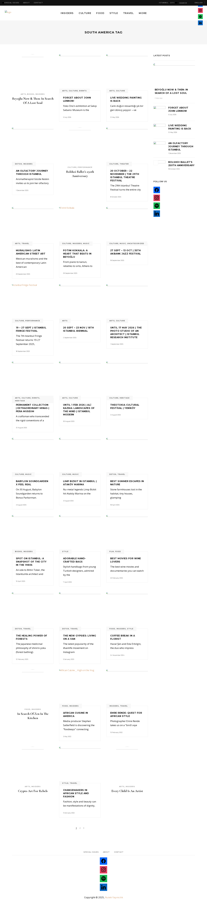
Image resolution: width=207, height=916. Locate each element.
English (198, 3)
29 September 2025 (23, 274)
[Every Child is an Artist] (127, 765)
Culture (73, 91)
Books (30, 94)
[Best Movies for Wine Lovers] (127, 533)
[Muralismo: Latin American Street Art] (33, 225)
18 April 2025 (114, 505)
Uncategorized (135, 243)
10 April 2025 (20, 581)
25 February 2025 (116, 578)
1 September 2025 (116, 344)
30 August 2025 (68, 421)
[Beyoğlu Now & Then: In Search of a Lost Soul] (33, 72)
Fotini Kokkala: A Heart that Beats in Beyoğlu (77, 253)
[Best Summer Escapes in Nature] (127, 456)
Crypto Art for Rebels (33, 791)
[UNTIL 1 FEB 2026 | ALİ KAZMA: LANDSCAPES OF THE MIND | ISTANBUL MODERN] (80, 379)
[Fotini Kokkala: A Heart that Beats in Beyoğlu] (80, 225)
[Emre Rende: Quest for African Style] (127, 687)
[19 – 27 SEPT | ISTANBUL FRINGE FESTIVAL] (33, 302)
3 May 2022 (67, 736)
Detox (18, 164)
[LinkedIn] (103, 888)
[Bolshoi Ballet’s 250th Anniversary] (80, 145)
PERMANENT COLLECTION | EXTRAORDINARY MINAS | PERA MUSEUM (32, 408)
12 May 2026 (114, 117)
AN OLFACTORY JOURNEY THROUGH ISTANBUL (180, 146)
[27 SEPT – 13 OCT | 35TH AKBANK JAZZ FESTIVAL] (127, 225)
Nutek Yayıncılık (114, 897)
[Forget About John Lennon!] (80, 72)
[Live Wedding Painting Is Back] (127, 72)
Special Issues (11, 3)
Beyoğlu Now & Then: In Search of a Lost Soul (33, 101)
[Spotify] (103, 879)
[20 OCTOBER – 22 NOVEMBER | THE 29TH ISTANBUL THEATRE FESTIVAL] (127, 145)
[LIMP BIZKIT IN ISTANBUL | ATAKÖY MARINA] (80, 456)
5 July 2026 (67, 117)
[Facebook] (103, 861)
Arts (23, 94)
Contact (38, 3)
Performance (85, 167)
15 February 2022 (116, 732)
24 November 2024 (117, 655)
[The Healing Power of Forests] (33, 610)
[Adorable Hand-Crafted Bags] (80, 533)
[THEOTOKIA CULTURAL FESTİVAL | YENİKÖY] (127, 379)
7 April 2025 (67, 582)
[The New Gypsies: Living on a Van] (80, 610)
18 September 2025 (117, 260)
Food (118, 551)
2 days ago (159, 98)
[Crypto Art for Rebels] (33, 765)
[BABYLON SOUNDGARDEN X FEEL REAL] (33, 456)
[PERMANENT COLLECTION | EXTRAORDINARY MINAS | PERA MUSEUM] (33, 379)
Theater (124, 164)
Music (86, 243)
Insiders (40, 94)
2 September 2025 (69, 338)
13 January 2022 (69, 813)
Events (83, 91)
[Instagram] (103, 870)
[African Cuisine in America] (80, 687)
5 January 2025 (68, 659)
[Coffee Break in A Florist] (127, 610)
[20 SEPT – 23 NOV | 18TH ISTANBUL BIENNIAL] (80, 302)
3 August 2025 (115, 415)
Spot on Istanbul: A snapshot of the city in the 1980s (31, 561)
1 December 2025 (22, 190)
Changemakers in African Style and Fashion (76, 793)
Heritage (20, 401)
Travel (25, 243)
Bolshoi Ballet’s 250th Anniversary (80, 174)
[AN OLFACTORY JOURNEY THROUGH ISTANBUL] (33, 145)
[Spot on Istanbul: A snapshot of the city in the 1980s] (33, 533)
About (26, 3)
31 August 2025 (21, 428)
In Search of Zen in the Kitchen (32, 716)
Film (111, 551)
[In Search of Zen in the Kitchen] (33, 687)
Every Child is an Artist (127, 791)
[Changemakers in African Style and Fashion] (80, 765)
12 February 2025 (22, 659)
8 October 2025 (115, 197)
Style (65, 551)
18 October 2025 (174, 169)
